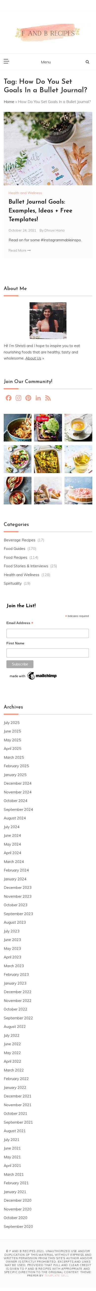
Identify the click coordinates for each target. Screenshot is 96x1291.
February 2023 (16, 974)
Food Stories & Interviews (26, 566)
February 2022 (16, 1078)
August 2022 (15, 1026)
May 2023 (12, 948)
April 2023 (12, 957)
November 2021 (18, 1105)
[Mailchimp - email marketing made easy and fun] (33, 677)
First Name (15, 643)
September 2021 (18, 1122)
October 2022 (15, 1009)
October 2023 (15, 905)
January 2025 (15, 774)
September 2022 (18, 1018)
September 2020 (18, 1226)
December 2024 (18, 783)
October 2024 (15, 800)
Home (9, 101)
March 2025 (14, 757)
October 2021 (15, 1113)
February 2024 (16, 870)
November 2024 (18, 792)
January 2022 (15, 1087)
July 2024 (11, 827)
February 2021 (16, 1183)
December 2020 (18, 1200)
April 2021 (12, 1165)
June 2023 (12, 939)
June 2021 (12, 1148)
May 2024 (12, 844)
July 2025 (11, 722)
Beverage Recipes (19, 540)
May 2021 (12, 1157)
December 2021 (18, 1096)
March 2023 (14, 966)
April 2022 (12, 1061)
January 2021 (15, 1191)
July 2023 (11, 931)
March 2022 (14, 1070)
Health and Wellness (25, 193)
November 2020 (18, 1209)
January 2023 (15, 983)
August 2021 (15, 1130)
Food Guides (14, 548)
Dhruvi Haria (54, 230)
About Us (33, 358)
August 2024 (15, 818)
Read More (18, 250)
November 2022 (18, 1000)
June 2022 (12, 1044)
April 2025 (12, 748)
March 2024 (14, 861)
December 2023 (18, 887)
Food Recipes (15, 557)
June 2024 (12, 835)
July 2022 (11, 1035)
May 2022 (12, 1052)
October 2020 (15, 1217)
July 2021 (11, 1139)
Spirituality (13, 583)
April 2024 (12, 852)
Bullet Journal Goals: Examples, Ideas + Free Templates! (40, 211)
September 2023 (18, 913)
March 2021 (14, 1174)
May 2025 (12, 740)
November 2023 (18, 896)
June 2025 (12, 731)
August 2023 (15, 922)
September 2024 (18, 809)
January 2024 (15, 879)
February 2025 (16, 766)
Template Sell (56, 1275)
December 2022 (18, 991)
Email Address (19, 623)
